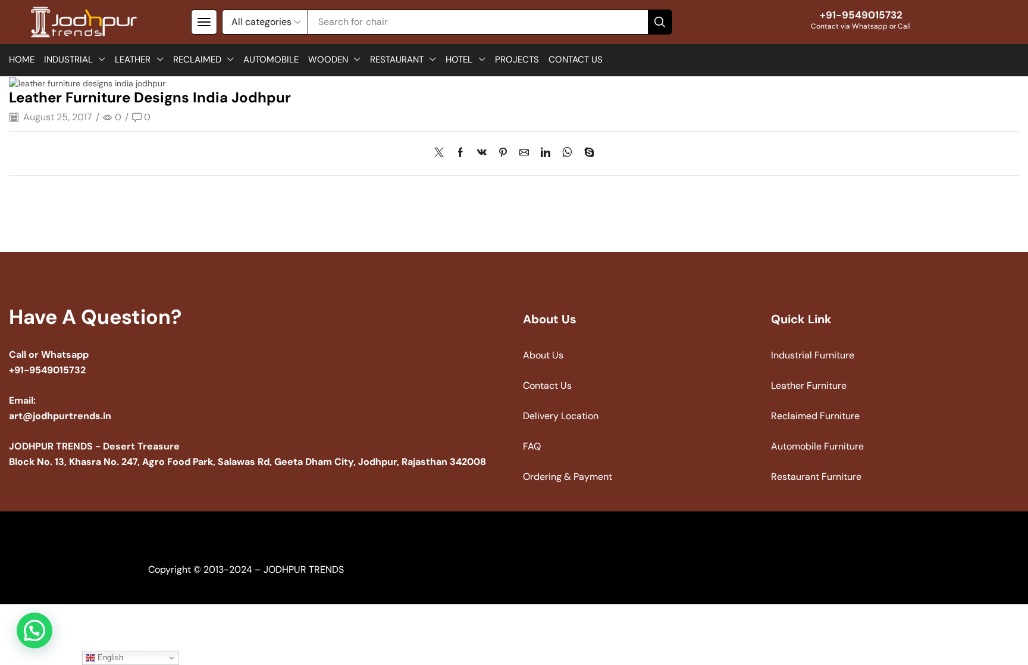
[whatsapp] (567, 153)
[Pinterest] (503, 153)
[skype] (586, 153)
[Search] (660, 22)
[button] (204, 22)
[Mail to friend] (524, 153)
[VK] (482, 153)
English (109, 657)
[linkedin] (545, 153)
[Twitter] (442, 153)
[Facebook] (460, 153)
